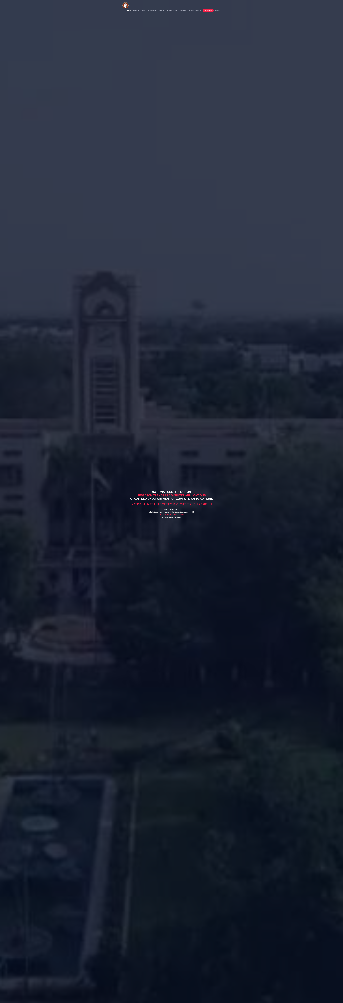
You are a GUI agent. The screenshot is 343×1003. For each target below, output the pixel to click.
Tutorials (161, 10)
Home (129, 10)
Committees (183, 10)
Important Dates (171, 10)
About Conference (139, 10)
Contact (217, 10)
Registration (208, 10)
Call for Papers (151, 10)
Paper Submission (195, 10)
